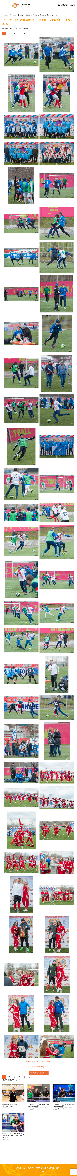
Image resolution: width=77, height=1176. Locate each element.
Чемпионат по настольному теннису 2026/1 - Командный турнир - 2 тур (38, 1106)
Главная (5, 15)
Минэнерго (46, 1061)
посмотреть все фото (39, 1073)
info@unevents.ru (66, 5)
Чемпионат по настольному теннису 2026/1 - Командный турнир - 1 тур (63, 1106)
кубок (38, 1061)
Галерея (13, 15)
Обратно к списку (37, 1067)
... (19, 33)
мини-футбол (30, 1061)
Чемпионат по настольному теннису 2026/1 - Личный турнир (13, 1136)
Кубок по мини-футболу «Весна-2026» (11, 1105)
